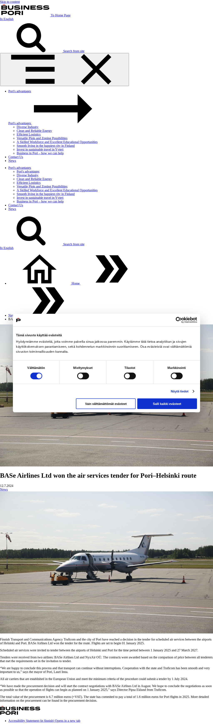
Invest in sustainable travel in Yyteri (40, 149)
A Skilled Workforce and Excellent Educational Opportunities (57, 142)
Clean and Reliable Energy (34, 130)
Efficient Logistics (29, 134)
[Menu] (64, 69)
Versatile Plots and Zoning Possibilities (42, 138)
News (12, 160)
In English (7, 19)
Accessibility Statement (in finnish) (44, 720)
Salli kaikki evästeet (167, 404)
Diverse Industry (27, 127)
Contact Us (15, 157)
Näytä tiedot (179, 391)
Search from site (73, 51)
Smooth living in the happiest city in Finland (46, 145)
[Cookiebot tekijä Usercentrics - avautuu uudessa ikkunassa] (179, 320)
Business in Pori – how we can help (40, 153)
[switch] (83, 375)
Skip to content (10, 2)
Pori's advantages (19, 91)
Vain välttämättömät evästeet (106, 404)
